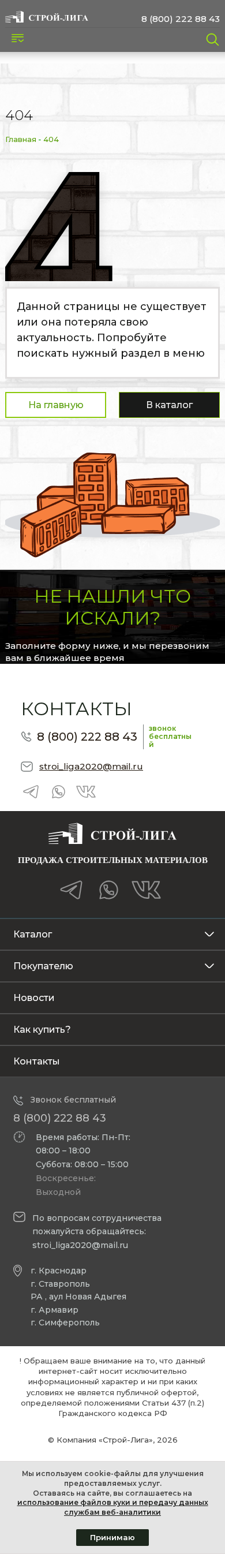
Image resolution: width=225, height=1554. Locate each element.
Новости (34, 997)
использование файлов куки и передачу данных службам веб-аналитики (112, 1507)
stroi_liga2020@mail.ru (91, 766)
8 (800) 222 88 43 (180, 18)
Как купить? (42, 1029)
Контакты (36, 1061)
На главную (56, 404)
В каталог (169, 404)
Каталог (32, 934)
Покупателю (43, 966)
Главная (20, 139)
